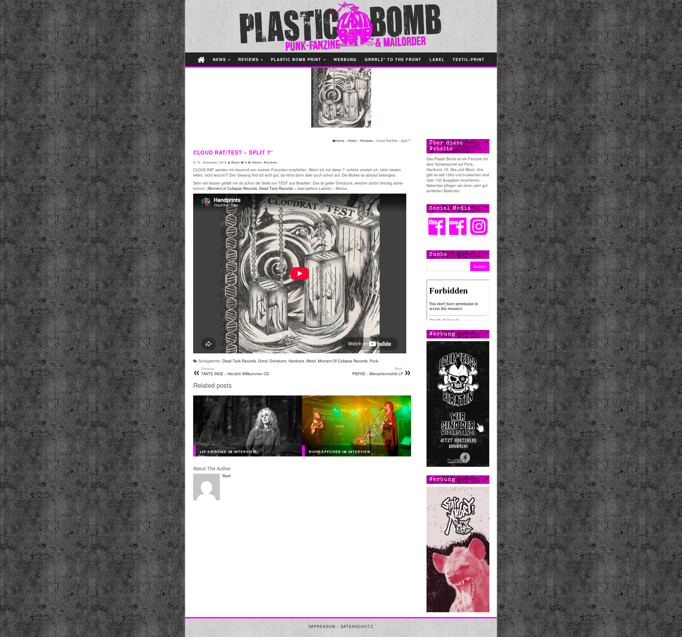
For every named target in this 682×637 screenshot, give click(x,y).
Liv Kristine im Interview (228, 451)
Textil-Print (469, 59)
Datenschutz (357, 626)
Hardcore (296, 361)
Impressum (322, 626)
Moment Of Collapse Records (343, 361)
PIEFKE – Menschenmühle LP (377, 371)
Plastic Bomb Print (297, 59)
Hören (257, 162)
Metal (311, 361)
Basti (235, 162)
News (220, 59)
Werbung (345, 59)
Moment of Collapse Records (232, 188)
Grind (262, 361)
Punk (374, 361)
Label (437, 59)
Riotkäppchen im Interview (340, 451)
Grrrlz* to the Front (393, 59)
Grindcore (278, 361)
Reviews (249, 59)
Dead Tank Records (276, 188)
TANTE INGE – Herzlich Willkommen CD (235, 371)
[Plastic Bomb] (201, 59)
